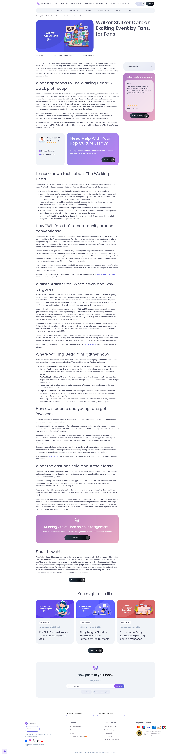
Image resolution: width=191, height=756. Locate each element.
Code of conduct (110, 727)
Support (72, 733)
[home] (44, 3)
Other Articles (87, 55)
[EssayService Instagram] (30, 740)
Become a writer (75, 727)
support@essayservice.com (34, 745)
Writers (57, 3)
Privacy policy (108, 733)
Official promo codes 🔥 (78, 736)
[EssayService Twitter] (34, 740)
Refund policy (108, 736)
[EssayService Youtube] (42, 740)
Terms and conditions (111, 739)
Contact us (74, 730)
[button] (77, 3)
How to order (65, 3)
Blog (42, 16)
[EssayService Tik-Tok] (38, 740)
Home (38, 16)
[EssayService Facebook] (26, 740)
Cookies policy (109, 730)
